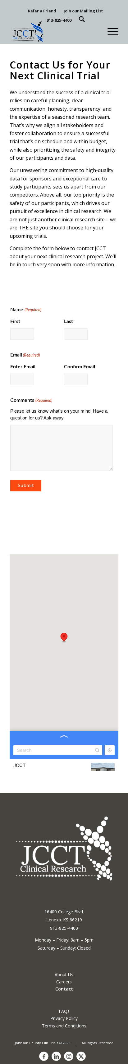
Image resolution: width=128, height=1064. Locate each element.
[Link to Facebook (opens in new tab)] (43, 1056)
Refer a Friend (42, 11)
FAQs (64, 1011)
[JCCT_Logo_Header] (53, 31)
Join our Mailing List (83, 11)
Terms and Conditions (64, 1026)
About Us (64, 975)
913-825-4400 (59, 20)
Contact (64, 989)
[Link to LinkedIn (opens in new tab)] (56, 1056)
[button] (109, 31)
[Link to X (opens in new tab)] (81, 1056)
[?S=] (82, 19)
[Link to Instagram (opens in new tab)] (68, 1056)
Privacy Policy (64, 1018)
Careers (64, 982)
